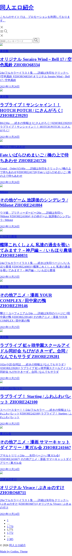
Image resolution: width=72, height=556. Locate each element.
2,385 (10, 539)
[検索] (36, 40)
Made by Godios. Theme (14, 551)
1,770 (10, 526)
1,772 (10, 532)
